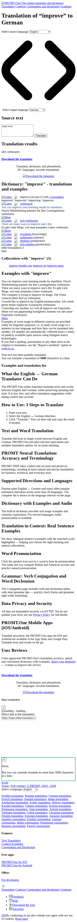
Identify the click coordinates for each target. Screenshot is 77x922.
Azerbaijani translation (14, 802)
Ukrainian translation (61, 812)
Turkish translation (60, 809)
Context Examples (12, 843)
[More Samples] (6, 217)
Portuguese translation (14, 809)
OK (3, 915)
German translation (60, 795)
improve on (39, 265)
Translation (8, 6)
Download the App (23, 905)
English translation (12, 795)
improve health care (20, 265)
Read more (21, 918)
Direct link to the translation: (18, 714)
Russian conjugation (13, 826)
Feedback (18, 896)
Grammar (65, 6)
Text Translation (11, 840)
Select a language (11, 789)
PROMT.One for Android (16, 865)
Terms (5, 785)
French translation (12, 799)
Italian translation (58, 799)
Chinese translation (36, 805)
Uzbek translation (37, 812)
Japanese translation (61, 816)
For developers (10, 880)
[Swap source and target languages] (38, 106)
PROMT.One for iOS (14, 862)
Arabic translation (39, 802)
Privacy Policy (41, 614)
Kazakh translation (12, 805)
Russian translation (36, 795)
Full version (18, 785)
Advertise (18, 909)
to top (4, 782)
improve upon (55, 265)
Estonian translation (36, 816)
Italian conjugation (28, 822)
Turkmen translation (13, 812)
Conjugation (43, 6)
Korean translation (60, 805)
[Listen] (6, 197)
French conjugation (38, 826)
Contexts (20, 6)
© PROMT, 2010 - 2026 (41, 785)
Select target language (15, 109)
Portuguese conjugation (54, 822)
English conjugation (38, 819)
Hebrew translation (63, 802)
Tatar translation (38, 809)
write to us (7, 348)
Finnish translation (12, 816)
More (4, 318)
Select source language (14, 31)
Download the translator (17, 159)
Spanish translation (35, 799)
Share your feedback (63, 661)
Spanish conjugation (13, 819)
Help (15, 900)
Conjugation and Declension (18, 847)
